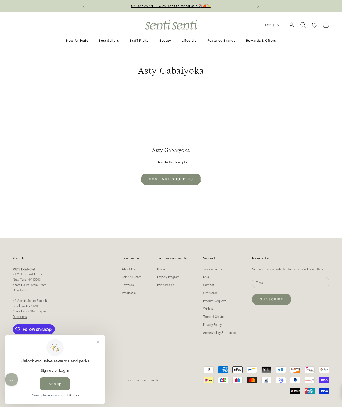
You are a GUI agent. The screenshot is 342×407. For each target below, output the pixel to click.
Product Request (214, 301)
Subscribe (271, 299)
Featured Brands (221, 40)
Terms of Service (214, 317)
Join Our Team (131, 277)
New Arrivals (77, 40)
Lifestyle (189, 40)
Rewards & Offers (261, 40)
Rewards (128, 285)
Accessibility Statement (219, 333)
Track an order (212, 269)
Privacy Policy (212, 325)
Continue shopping (171, 179)
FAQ (206, 277)
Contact (208, 285)
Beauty (165, 40)
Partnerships (165, 285)
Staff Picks (139, 40)
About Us (128, 269)
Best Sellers (109, 40)
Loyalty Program (168, 277)
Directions (20, 290)
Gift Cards (210, 293)
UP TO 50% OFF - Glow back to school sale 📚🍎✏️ (171, 6)
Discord (162, 269)
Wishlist (208, 309)
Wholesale (129, 293)
